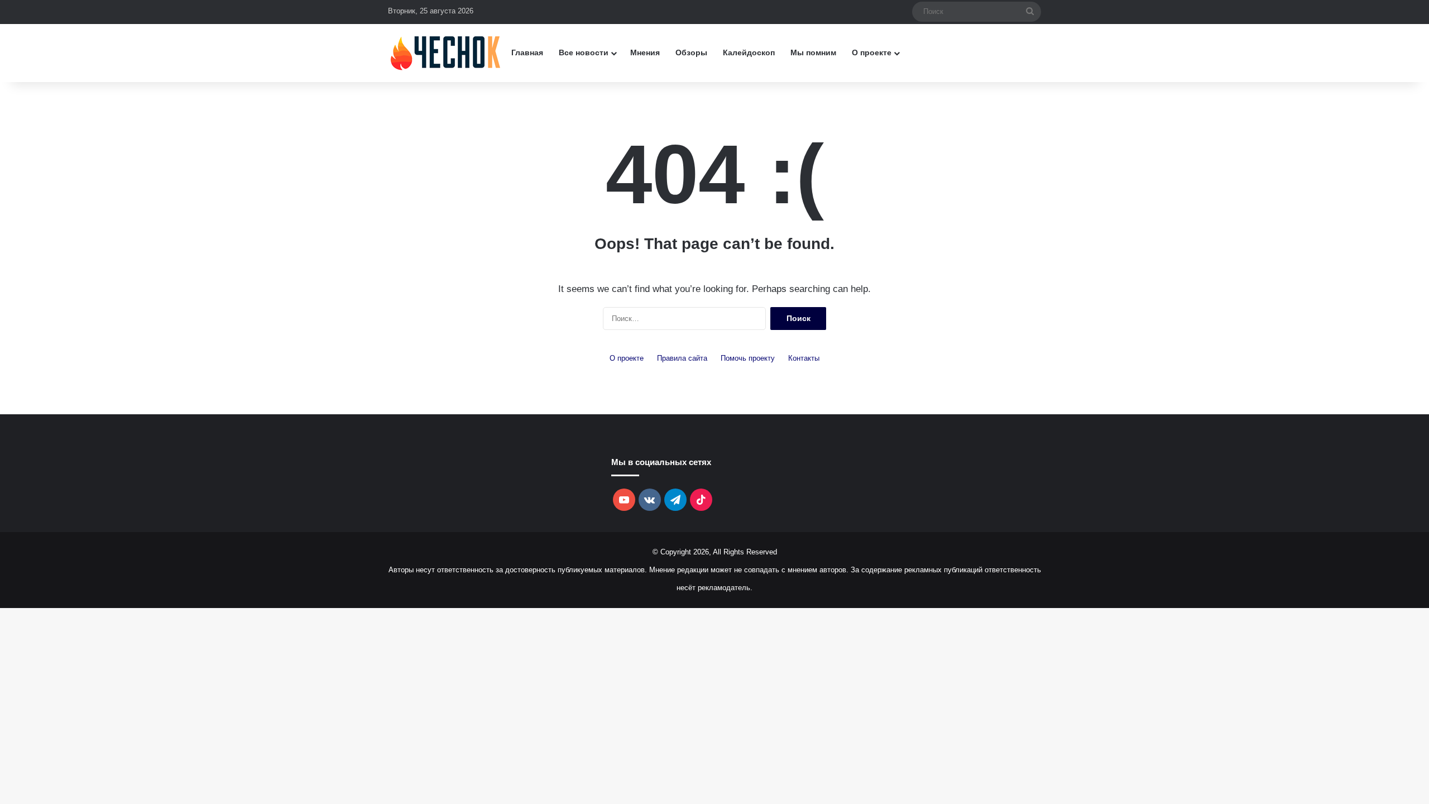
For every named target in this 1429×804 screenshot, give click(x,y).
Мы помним (813, 52)
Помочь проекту (748, 358)
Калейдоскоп (749, 52)
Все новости (583, 52)
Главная (527, 52)
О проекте (871, 52)
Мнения (645, 52)
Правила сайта (682, 358)
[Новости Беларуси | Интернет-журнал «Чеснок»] (445, 53)
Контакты (803, 358)
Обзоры (691, 52)
